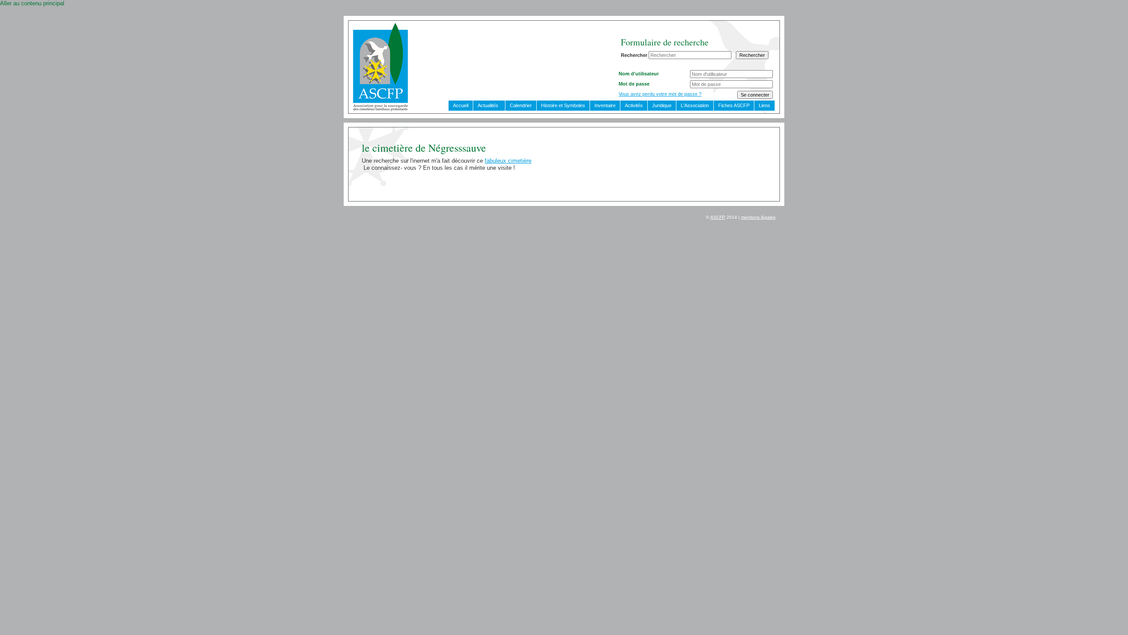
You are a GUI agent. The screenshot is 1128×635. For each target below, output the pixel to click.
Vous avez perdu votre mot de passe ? (660, 94)
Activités (634, 105)
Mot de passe (634, 83)
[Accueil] (380, 109)
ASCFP (717, 217)
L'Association (695, 105)
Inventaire (605, 105)
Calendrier (521, 105)
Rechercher (634, 55)
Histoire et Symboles (563, 105)
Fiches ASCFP (734, 105)
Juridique (662, 105)
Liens (764, 105)
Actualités (488, 105)
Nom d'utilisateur (639, 73)
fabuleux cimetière (508, 160)
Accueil (460, 105)
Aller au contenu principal (32, 3)
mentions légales (758, 217)
